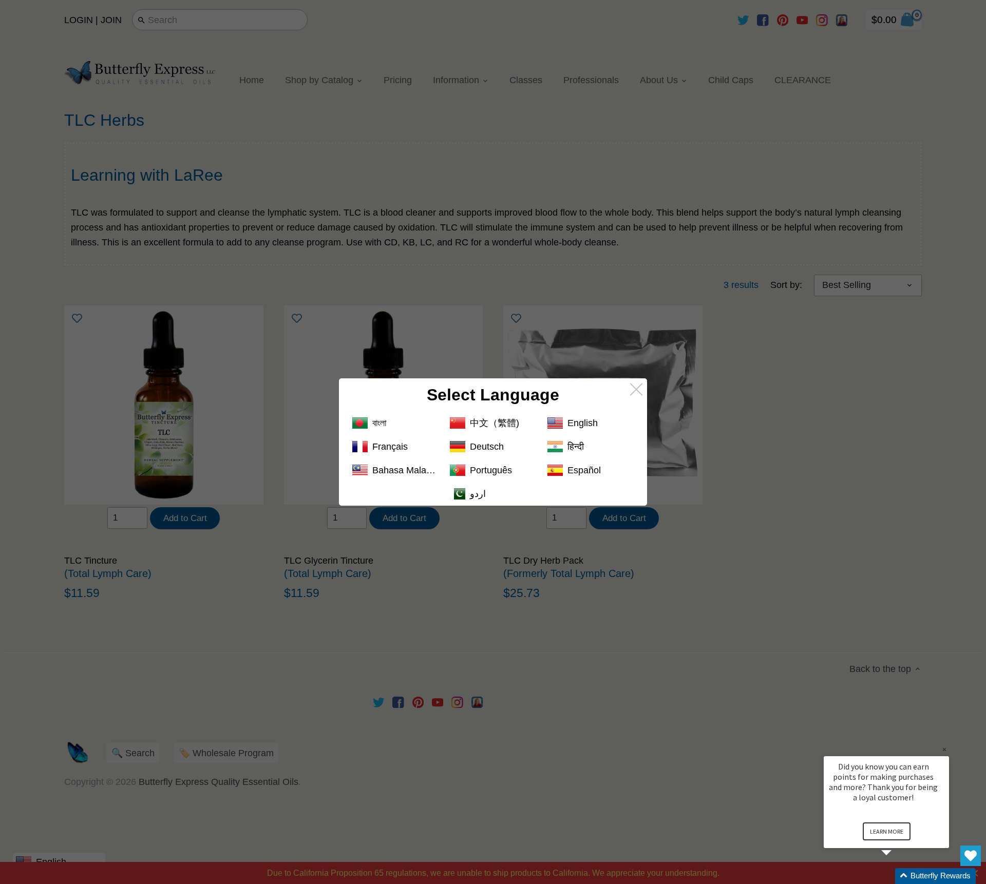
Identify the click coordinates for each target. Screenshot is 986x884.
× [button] (944, 749)
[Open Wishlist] (970, 855)
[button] (899, 876)
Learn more (886, 831)
